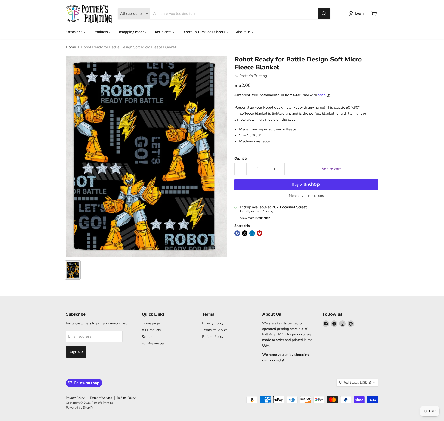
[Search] (324, 13)
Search (147, 336)
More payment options (306, 196)
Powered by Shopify (79, 408)
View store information (255, 218)
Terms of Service (215, 330)
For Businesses (153, 343)
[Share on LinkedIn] (252, 233)
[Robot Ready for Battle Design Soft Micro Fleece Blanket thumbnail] (72, 270)
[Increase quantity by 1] (275, 169)
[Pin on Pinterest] (259, 233)
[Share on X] (244, 233)
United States (355, 382)
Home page (151, 323)
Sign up (76, 351)
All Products (151, 330)
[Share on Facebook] (237, 233)
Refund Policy (213, 336)
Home (71, 47)
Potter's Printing (253, 75)
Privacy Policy (213, 323)
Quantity (240, 158)
